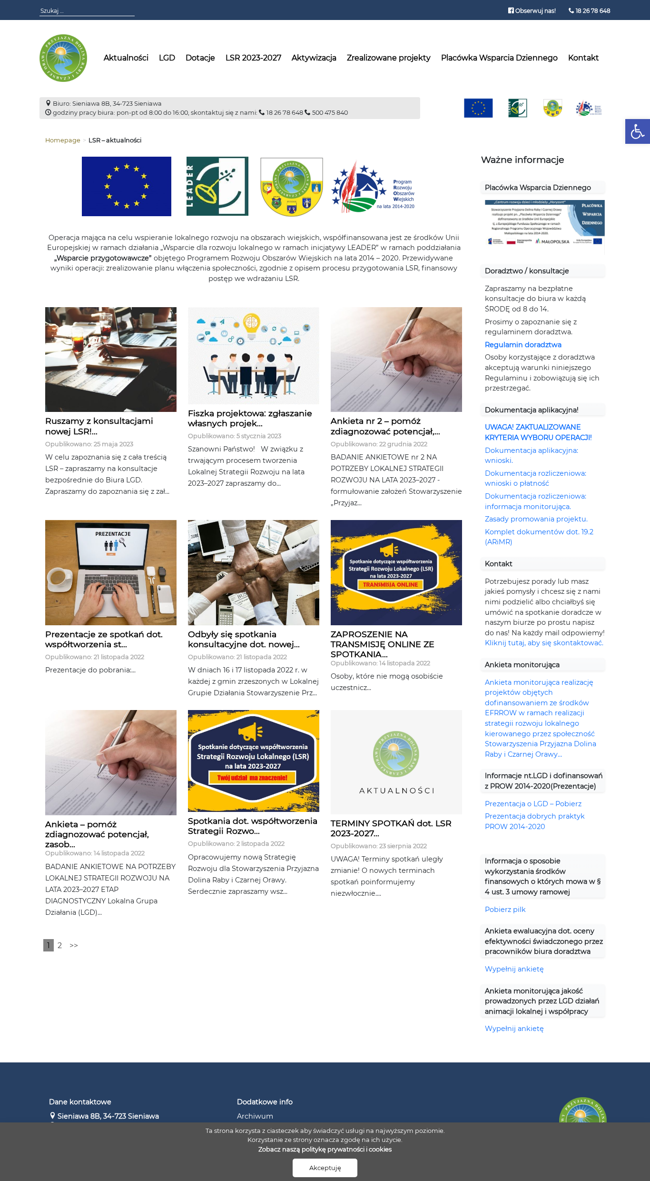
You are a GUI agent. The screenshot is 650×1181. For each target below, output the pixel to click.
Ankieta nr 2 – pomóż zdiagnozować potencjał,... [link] (385, 426)
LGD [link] (167, 57)
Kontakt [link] (583, 57)
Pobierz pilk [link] (505, 909)
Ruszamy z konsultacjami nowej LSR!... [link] (99, 426)
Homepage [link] (62, 140)
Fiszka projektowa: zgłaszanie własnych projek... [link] (250, 418)
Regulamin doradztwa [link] (523, 344)
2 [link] (60, 945)
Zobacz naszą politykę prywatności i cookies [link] (325, 1149)
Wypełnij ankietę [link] (515, 969)
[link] (637, 131)
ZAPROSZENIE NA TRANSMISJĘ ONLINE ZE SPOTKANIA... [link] (382, 644)
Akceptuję (325, 1167)
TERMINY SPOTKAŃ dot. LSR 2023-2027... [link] (391, 828)
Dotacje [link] (200, 57)
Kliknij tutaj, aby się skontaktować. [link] (544, 643)
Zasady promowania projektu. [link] (536, 519)
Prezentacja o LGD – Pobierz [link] (533, 804)
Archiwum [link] (255, 1116)
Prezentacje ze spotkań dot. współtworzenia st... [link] (104, 639)
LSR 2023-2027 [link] (253, 57)
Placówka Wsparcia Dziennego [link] (499, 57)
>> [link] (73, 945)
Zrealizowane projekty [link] (389, 57)
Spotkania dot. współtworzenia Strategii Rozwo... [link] (252, 826)
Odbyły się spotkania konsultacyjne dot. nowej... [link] (244, 639)
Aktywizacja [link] (314, 57)
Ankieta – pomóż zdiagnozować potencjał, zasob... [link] (97, 834)
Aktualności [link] (126, 57)
